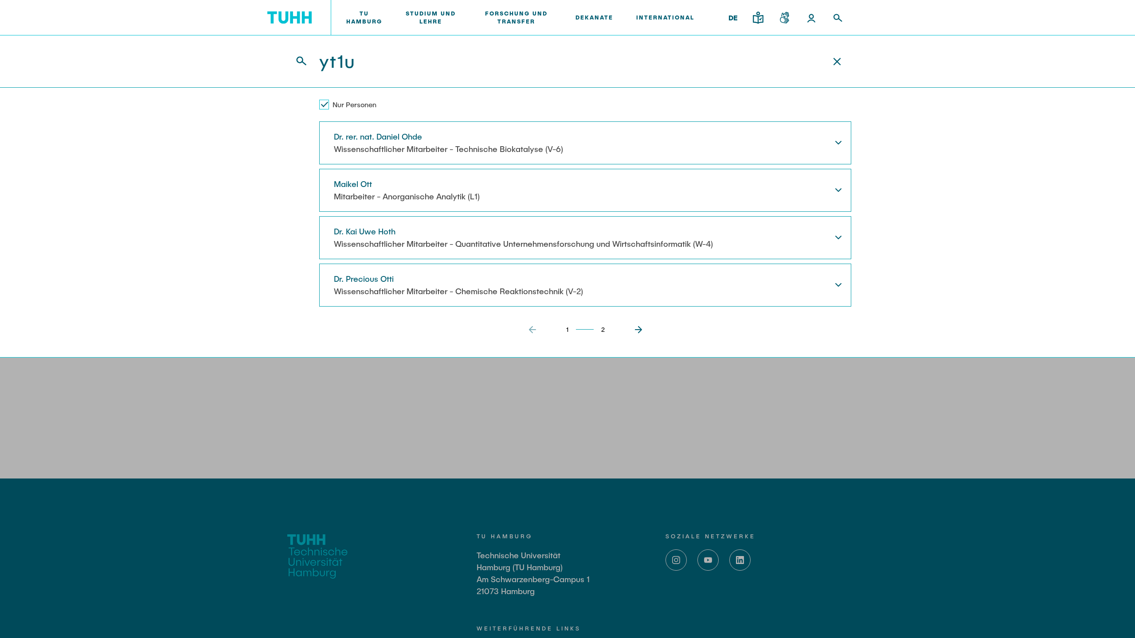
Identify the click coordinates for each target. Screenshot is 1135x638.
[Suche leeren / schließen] (837, 61)
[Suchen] (296, 61)
